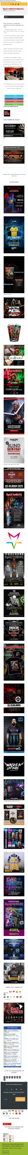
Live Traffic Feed (12, 1027)
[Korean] (14, 997)
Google (15, 101)
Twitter (15, 95)
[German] (14, 992)
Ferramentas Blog (7, 999)
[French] (11, 992)
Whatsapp (15, 104)
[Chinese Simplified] (21, 997)
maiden (22, 31)
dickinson (12, 31)
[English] (6, 992)
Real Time (12, 1066)
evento (16, 31)
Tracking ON (17, 1066)
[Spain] (17, 992)
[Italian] (20, 992)
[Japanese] (11, 997)
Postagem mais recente (8, 174)
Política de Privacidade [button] (15, 1148)
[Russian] (5, 997)
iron (19, 31)
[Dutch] (5, 995)
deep (8, 31)
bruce (5, 31)
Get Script (7, 1066)
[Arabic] (17, 997)
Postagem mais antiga (20, 174)
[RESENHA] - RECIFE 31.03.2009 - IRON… (11, 1035)
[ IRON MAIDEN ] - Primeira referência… (10, 1054)
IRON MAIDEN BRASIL (15, 1031)
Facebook (15, 98)
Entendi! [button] (5, 1152)
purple (5, 33)
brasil (21, 29)
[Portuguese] (8, 997)
